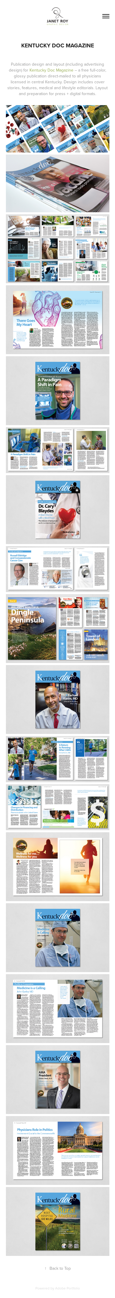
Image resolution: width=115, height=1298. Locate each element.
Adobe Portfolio (67, 1288)
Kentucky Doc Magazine (51, 70)
